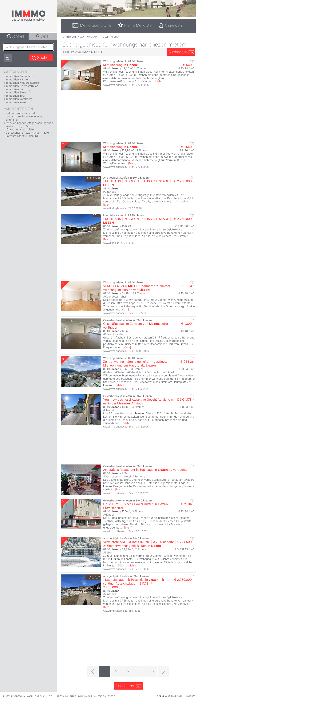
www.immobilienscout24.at (118, 84)
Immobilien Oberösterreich (22, 85)
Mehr (158, 81)
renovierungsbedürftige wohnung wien (29, 122)
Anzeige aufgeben (105, 696)
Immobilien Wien (16, 102)
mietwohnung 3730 (18, 126)
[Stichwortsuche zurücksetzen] (8, 58)
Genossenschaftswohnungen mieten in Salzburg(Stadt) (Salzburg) (29, 134)
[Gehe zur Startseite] (28, 20)
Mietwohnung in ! (120, 65)
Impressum (61, 696)
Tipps (73, 696)
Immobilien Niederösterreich (23, 82)
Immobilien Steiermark (19, 92)
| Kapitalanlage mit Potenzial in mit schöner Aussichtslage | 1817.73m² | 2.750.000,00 (133, 583)
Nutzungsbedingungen (18, 696)
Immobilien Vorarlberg (19, 98)
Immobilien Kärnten (17, 79)
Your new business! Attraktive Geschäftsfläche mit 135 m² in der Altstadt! (142, 401)
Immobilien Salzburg (18, 89)
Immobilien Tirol (15, 95)
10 (152, 671)
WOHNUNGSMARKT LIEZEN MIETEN (99, 36)
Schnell (17, 36)
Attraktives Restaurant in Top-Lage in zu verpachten (146, 470)
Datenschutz (43, 696)
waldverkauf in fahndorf (20, 113)
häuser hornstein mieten (20, 129)
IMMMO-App (85, 696)
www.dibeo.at (111, 242)
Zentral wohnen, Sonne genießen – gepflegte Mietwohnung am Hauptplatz (135, 363)
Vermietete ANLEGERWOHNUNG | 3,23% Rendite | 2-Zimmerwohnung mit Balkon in (139, 544)
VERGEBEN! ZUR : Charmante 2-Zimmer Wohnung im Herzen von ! (136, 288)
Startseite (70, 36)
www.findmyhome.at (115, 208)
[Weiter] (163, 671)
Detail (45, 36)
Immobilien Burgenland (20, 76)
